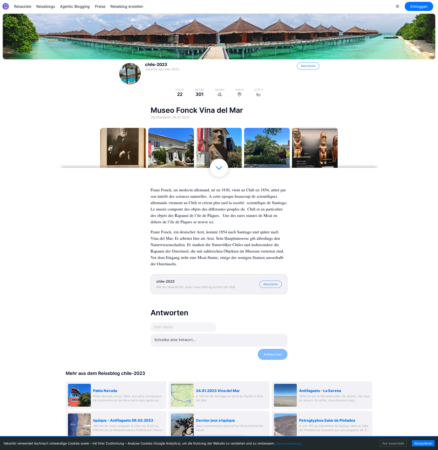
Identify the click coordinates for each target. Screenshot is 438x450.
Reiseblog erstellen (126, 6)
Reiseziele (22, 6)
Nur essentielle (393, 443)
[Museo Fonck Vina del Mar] (123, 151)
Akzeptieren (423, 443)
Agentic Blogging (75, 6)
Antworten (272, 354)
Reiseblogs (45, 6)
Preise (100, 6)
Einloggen (419, 6)
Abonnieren (308, 66)
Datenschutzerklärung (289, 443)
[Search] (397, 6)
